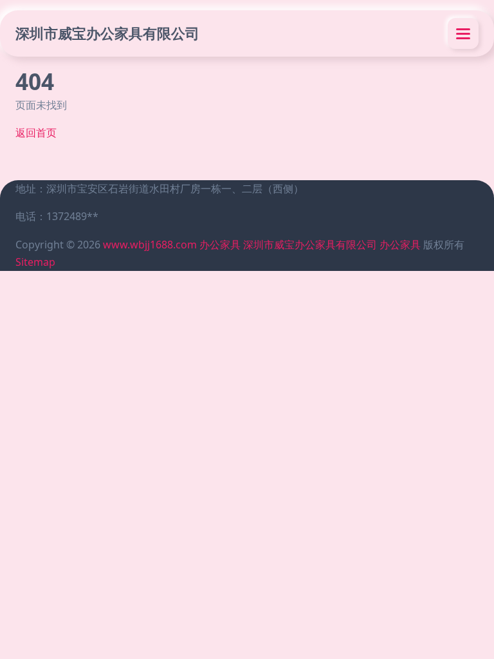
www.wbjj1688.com (150, 244)
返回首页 (36, 132)
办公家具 (220, 244)
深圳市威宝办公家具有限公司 (107, 33)
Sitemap (35, 262)
